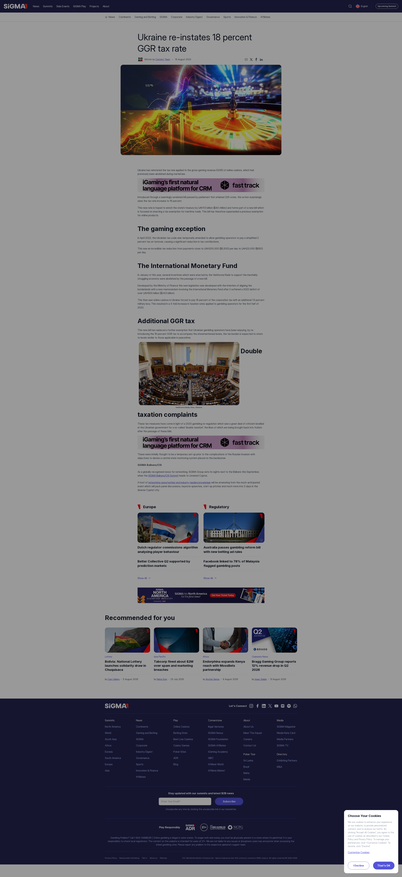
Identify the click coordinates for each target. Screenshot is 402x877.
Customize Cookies (358, 852)
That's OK (383, 865)
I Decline (358, 865)
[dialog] (201, 438)
